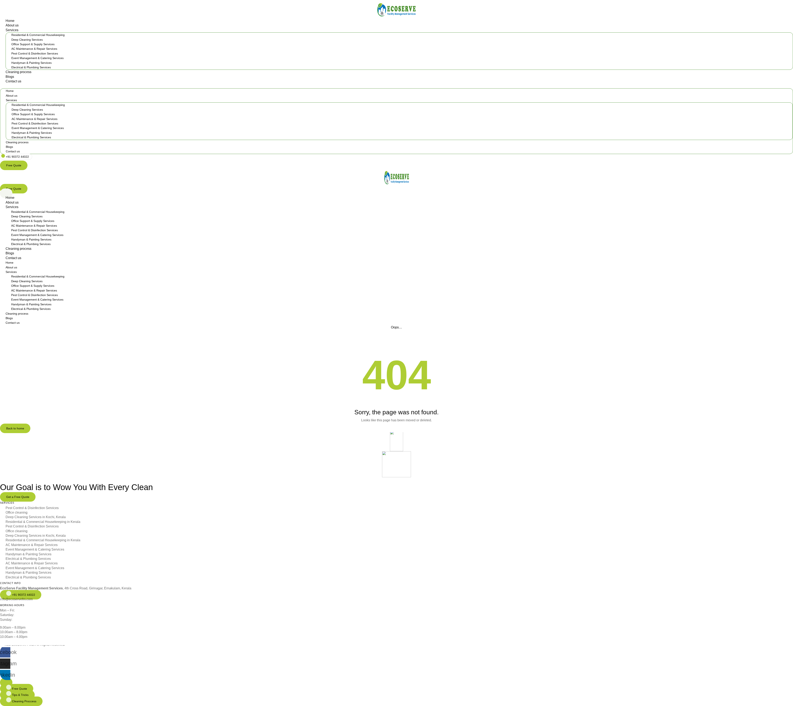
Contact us (13, 81)
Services (12, 30)
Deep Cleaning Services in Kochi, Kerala (36, 517)
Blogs (10, 76)
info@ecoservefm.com (16, 599)
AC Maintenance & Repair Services (34, 48)
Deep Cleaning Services (27, 39)
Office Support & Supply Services (33, 44)
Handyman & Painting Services (31, 62)
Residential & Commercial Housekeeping (38, 35)
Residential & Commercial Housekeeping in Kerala (43, 522)
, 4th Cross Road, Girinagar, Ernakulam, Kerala (65, 588)
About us (12, 25)
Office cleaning (16, 512)
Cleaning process (18, 72)
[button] (396, 86)
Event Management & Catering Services (37, 58)
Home (10, 21)
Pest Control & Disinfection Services (34, 53)
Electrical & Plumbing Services (31, 67)
